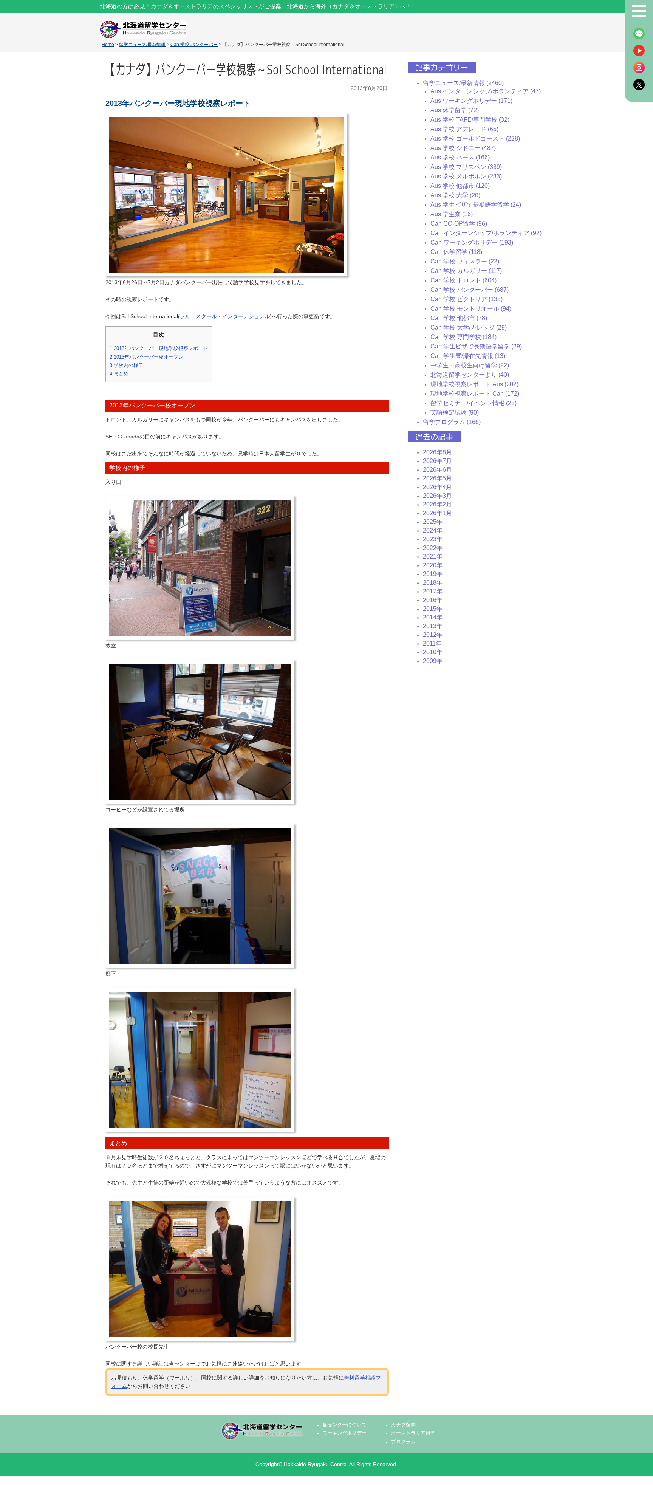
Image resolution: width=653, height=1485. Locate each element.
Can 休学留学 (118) (456, 252)
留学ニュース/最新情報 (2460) (463, 83)
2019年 (433, 574)
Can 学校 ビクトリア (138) (466, 299)
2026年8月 (437, 452)
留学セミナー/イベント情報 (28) (473, 403)
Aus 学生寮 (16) (451, 214)
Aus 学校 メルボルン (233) (466, 176)
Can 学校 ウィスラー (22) (464, 261)
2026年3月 (437, 495)
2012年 (433, 635)
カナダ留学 (403, 1425)
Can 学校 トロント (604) (463, 280)
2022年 (433, 548)
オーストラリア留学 (413, 1433)
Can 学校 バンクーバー (194, 44)
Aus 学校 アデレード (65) (464, 129)
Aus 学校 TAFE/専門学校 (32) (469, 119)
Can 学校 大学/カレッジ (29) (468, 327)
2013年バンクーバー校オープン (146, 357)
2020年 (433, 565)
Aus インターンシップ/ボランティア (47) (485, 91)
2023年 (433, 539)
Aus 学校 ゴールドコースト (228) (475, 138)
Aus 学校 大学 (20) (455, 195)
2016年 (433, 600)
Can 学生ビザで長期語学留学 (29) (476, 346)
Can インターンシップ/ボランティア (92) (486, 233)
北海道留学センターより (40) (469, 375)
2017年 (433, 591)
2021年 (433, 556)
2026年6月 (437, 469)
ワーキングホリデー (344, 1433)
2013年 (433, 626)
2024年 (433, 530)
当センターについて (344, 1425)
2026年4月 (437, 487)
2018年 (433, 582)
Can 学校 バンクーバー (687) (469, 289)
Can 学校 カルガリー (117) (466, 271)
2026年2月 (437, 504)
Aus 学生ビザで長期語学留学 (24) (475, 204)
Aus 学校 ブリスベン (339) (466, 167)
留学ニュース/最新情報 (142, 44)
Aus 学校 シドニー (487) (463, 148)
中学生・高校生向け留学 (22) (469, 365)
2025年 (433, 522)
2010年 (433, 652)
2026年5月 (437, 478)
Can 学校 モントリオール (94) (470, 308)
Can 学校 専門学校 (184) (463, 337)
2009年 (433, 661)
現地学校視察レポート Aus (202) (474, 384)
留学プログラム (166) (452, 422)
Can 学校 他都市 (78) (458, 318)
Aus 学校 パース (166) (460, 157)
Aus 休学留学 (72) (454, 110)
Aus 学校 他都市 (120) (460, 186)
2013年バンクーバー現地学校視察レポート (159, 348)
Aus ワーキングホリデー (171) (471, 101)
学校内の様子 (126, 365)
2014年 (433, 617)
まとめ (119, 373)
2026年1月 (437, 513)
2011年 (432, 643)
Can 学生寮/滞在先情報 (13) (467, 356)
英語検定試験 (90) (454, 412)
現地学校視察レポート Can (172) (474, 393)
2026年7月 (437, 461)
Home (108, 44)
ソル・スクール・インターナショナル (225, 316)
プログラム (403, 1442)
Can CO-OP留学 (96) (458, 223)
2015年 (433, 608)
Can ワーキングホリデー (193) (471, 242)
